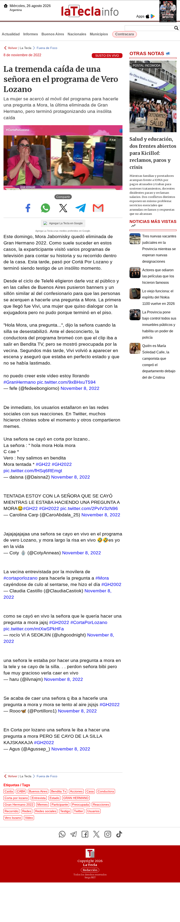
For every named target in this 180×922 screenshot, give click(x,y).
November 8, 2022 (80, 388)
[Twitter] (96, 834)
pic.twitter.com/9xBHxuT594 (66, 382)
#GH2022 (62, 464)
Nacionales (77, 34)
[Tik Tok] (119, 834)
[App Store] (147, 16)
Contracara (124, 34)
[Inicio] (6, 6)
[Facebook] (85, 834)
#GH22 (43, 464)
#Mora (102, 577)
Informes (30, 34)
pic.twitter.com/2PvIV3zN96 (89, 508)
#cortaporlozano (21, 577)
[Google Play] (153, 16)
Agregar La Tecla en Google (66, 223)
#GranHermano (20, 382)
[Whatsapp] (62, 834)
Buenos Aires (52, 34)
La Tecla (25, 48)
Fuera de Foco (47, 48)
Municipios (99, 34)
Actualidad (11, 34)
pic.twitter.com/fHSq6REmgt (33, 470)
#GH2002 (111, 584)
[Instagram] (108, 834)
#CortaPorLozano (88, 622)
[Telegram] (73, 834)
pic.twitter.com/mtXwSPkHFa (34, 628)
